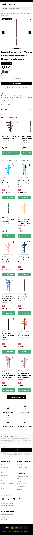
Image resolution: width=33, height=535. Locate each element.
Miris (2, 472)
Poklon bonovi (21, 486)
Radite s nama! (21, 484)
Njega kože (4, 467)
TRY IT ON (8, 63)
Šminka (23, 13)
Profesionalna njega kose (8, 488)
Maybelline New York (13, 13)
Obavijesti (4, 519)
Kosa (2, 470)
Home (3, 13)
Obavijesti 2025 (5, 517)
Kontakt (19, 481)
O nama (19, 489)
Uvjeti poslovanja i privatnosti (9, 514)
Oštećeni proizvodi (6, 486)
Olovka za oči (5, 15)
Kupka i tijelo (5, 480)
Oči (28, 13)
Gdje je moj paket (22, 467)
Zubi (2, 478)
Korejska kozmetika (7, 483)
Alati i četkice (5, 475)
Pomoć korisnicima (22, 464)
